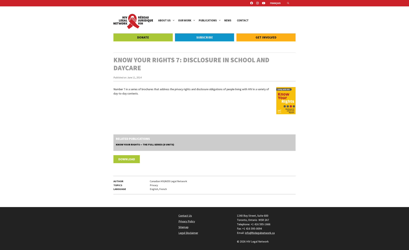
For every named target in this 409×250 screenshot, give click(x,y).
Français (275, 3)
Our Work (184, 20)
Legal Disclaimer (188, 233)
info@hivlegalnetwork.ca (260, 233)
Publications (208, 20)
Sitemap (183, 227)
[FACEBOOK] (252, 3)
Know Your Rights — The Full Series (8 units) (145, 144)
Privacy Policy (186, 221)
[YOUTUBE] (263, 3)
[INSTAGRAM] (257, 3)
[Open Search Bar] (288, 3)
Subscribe (204, 37)
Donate (143, 37)
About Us (164, 20)
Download (126, 159)
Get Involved (266, 37)
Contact (243, 20)
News (227, 20)
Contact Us (185, 215)
